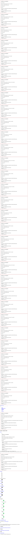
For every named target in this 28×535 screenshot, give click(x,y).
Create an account (6, 521)
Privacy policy (3, 527)
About (1, 527)
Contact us (3, 409)
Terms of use (6, 527)
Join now (3, 411)
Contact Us (9, 527)
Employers (4, 530)
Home (2, 407)
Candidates (1, 530)
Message (1, 471)
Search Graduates (3, 408)
